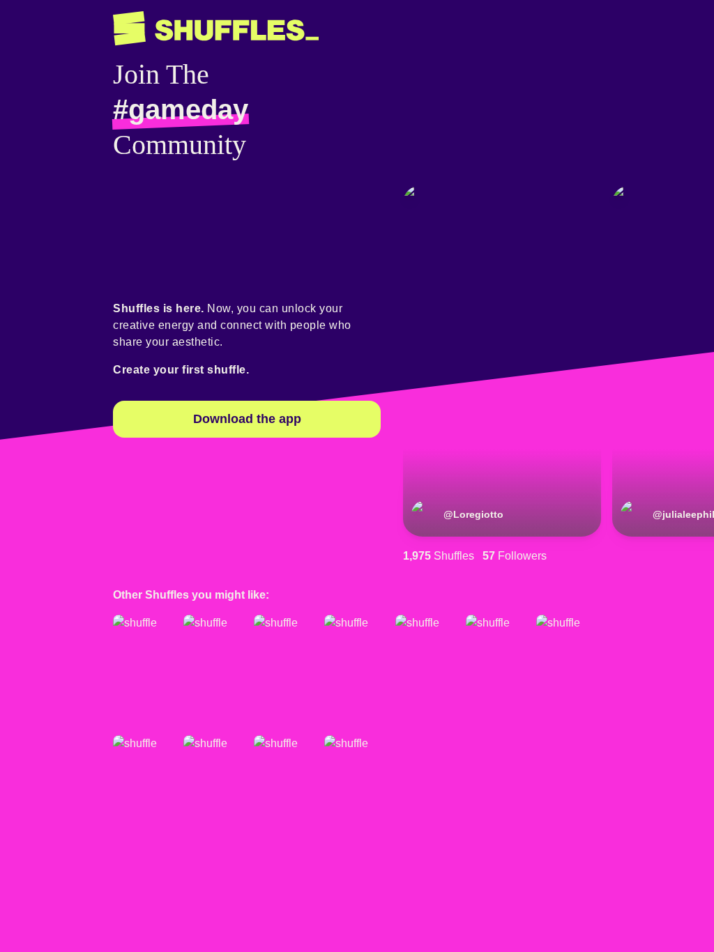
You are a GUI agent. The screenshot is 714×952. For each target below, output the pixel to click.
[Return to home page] (216, 28)
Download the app (247, 419)
